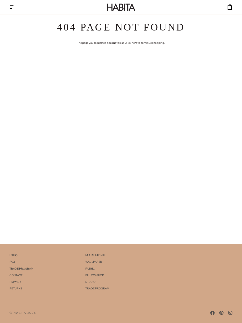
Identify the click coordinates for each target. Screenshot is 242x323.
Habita (19, 312)
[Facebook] (212, 313)
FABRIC (90, 268)
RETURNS (15, 288)
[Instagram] (230, 313)
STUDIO (90, 282)
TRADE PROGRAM (21, 268)
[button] (197, 254)
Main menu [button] (95, 255)
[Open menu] (16, 7)
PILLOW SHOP (94, 275)
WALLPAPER (93, 261)
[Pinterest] (221, 313)
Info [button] (13, 255)
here (134, 42)
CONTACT (15, 275)
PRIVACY (15, 282)
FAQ (12, 261)
